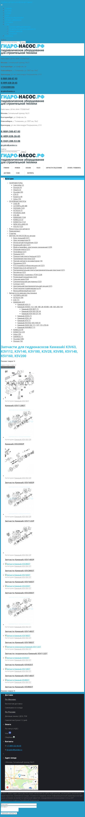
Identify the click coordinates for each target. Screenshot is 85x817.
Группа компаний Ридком (19, 26)
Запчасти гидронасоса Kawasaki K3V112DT (26, 653)
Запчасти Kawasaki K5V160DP (19, 482)
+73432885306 (8, 87)
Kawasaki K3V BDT (21, 401)
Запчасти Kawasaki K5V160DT (19, 581)
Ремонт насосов (15, 31)
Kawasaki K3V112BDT (15, 405)
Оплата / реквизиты (13, 20)
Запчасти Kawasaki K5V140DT (19, 675)
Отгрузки (13, 33)
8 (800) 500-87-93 (9, 78)
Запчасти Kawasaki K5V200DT (19, 592)
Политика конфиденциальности (22, 29)
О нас (7, 24)
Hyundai (8, 10)
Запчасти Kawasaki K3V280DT (19, 570)
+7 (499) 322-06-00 (14, 746)
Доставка (9, 22)
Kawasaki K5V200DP (14, 444)
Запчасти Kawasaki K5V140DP (19, 559)
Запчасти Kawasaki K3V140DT (19, 631)
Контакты (9, 36)
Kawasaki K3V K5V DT (22, 566)
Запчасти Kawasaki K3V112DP (19, 521)
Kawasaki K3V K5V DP (22, 439)
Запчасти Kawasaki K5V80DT (19, 686)
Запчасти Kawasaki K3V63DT (19, 664)
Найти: (3, 40)
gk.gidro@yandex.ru (8, 91)
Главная (8, 8)
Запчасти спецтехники (14, 17)
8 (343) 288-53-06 (10, 140)
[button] (42, 2)
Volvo (7, 15)
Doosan (8, 13)
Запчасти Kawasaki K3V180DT (19, 642)
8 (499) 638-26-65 (9, 83)
